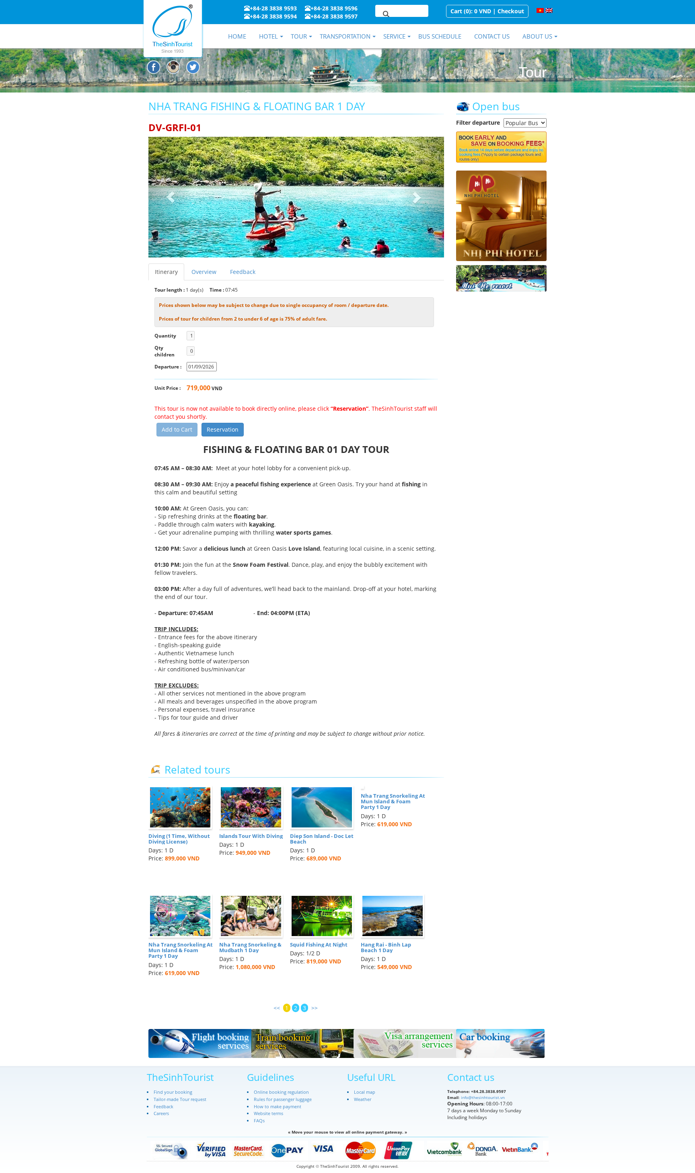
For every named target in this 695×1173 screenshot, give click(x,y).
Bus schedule (439, 36)
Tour (299, 36)
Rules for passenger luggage (283, 1099)
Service (394, 36)
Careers (161, 1113)
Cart (456, 11)
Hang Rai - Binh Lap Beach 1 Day (386, 947)
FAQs (259, 1120)
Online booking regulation (281, 1092)
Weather (362, 1099)
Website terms (268, 1113)
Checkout (511, 11)
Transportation (345, 36)
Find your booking (173, 1092)
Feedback (242, 272)
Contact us (492, 36)
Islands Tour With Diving (251, 836)
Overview (203, 272)
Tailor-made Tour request (180, 1099)
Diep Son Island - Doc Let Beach (322, 838)
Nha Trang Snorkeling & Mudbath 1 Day (250, 947)
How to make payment (277, 1106)
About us (537, 36)
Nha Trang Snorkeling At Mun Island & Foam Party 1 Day (393, 801)
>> (314, 1008)
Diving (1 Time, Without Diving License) (179, 838)
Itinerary (166, 272)
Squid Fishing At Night (319, 944)
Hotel (268, 36)
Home (237, 36)
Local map (364, 1092)
